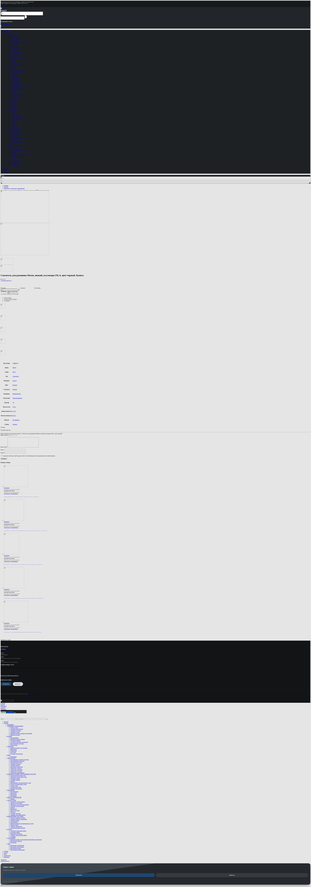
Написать (232, 875)
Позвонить (79, 875)
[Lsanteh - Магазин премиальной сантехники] (3, 8)
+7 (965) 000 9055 (5, 24)
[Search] (26, 17)
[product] (157, 612)
